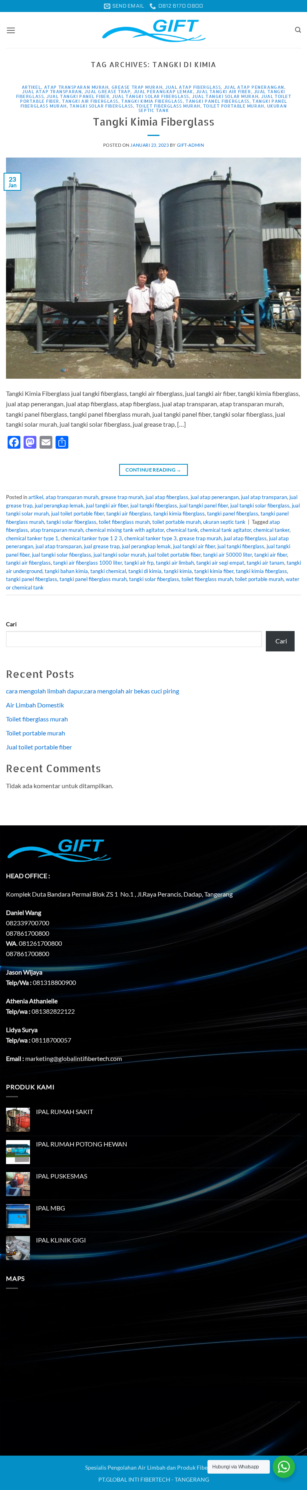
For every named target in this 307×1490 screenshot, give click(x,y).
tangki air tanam (265, 562)
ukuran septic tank (224, 522)
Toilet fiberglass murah (37, 719)
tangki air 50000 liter (227, 554)
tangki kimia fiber (213, 571)
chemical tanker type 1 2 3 (91, 538)
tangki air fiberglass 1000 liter (87, 562)
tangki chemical (108, 571)
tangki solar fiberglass (101, 106)
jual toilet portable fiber (77, 513)
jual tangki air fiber (223, 91)
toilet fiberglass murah (168, 106)
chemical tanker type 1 (32, 538)
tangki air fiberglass (90, 101)
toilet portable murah (233, 106)
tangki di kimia (144, 571)
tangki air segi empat (220, 562)
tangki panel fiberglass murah (93, 579)
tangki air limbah (175, 562)
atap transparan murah (76, 87)
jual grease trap (107, 91)
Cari (11, 624)
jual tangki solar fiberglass (150, 96)
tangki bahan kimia (66, 571)
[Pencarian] (298, 30)
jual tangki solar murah (225, 96)
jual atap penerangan (254, 87)
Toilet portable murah (35, 733)
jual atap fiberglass (193, 87)
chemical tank (182, 530)
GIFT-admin (190, 145)
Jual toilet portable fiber (39, 747)
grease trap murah (137, 87)
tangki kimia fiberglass (152, 101)
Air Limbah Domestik (35, 705)
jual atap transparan (52, 91)
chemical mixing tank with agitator (125, 530)
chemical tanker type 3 (150, 538)
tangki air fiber (270, 554)
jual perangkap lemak (163, 91)
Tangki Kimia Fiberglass (154, 121)
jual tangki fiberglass (153, 505)
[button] (11, 30)
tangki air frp (139, 562)
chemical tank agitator (225, 530)
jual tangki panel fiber (77, 96)
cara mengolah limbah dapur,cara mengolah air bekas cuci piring (92, 691)
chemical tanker (271, 530)
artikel (31, 87)
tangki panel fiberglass (217, 101)
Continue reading (153, 470)
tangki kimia (178, 571)
